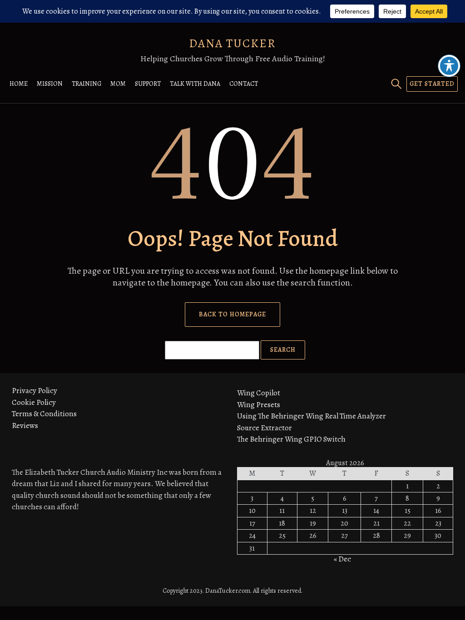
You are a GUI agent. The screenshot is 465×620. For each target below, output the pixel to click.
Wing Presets (258, 404)
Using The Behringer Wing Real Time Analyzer (311, 416)
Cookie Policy (34, 402)
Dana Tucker (232, 43)
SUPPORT (148, 83)
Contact (243, 83)
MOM (118, 83)
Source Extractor (264, 428)
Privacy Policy (34, 390)
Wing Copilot (258, 393)
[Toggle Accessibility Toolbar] (449, 66)
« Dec (342, 559)
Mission (50, 83)
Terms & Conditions (44, 413)
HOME (19, 83)
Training (86, 83)
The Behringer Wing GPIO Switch (291, 439)
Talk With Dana (195, 83)
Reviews (25, 425)
